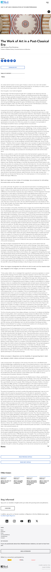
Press (2, 533)
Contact (3, 537)
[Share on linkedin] (11, 60)
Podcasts (3, 531)
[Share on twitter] (2, 60)
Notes (3, 76)
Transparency (4, 536)
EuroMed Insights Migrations (8, 515)
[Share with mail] (14, 60)
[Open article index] (49, 11)
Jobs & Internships (25, 551)
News (2, 529)
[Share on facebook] (5, 60)
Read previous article (25, 457)
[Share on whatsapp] (8, 60)
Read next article (25, 462)
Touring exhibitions (5, 534)
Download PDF (13, 67)
